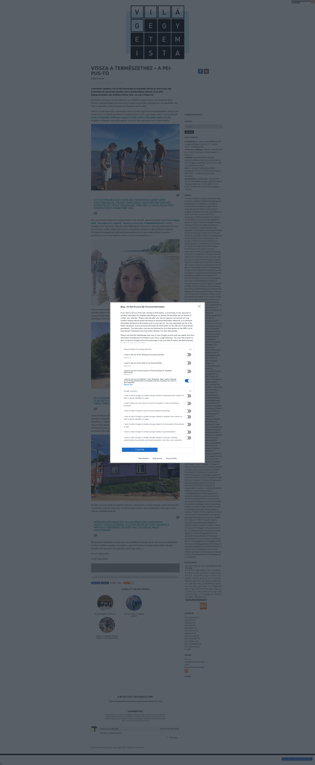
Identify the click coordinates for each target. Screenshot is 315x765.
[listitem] (157, 349)
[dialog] (157, 382)
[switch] (188, 354)
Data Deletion (143, 458)
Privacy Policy (171, 458)
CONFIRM (139, 450)
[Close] (200, 307)
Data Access (157, 458)
